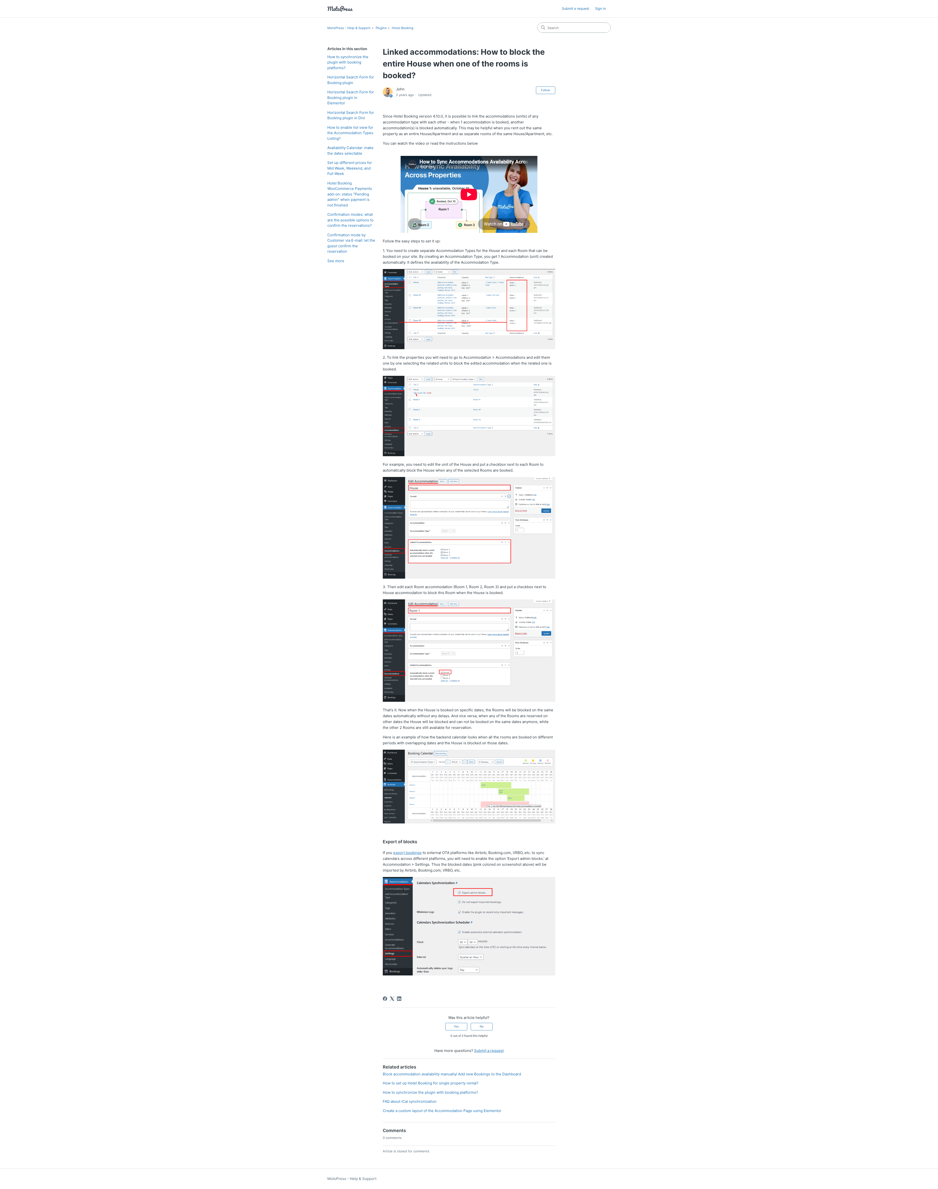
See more (335, 261)
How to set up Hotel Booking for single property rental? (431, 1083)
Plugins (381, 28)
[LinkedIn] (399, 998)
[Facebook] (385, 998)
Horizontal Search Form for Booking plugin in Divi (350, 115)
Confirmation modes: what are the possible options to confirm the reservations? (350, 220)
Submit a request (575, 8)
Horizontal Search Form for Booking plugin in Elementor (350, 97)
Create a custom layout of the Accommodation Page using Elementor (442, 1110)
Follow (545, 90)
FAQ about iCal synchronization (410, 1101)
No (482, 1026)
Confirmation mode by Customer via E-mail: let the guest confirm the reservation (351, 243)
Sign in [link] (600, 8)
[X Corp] (392, 998)
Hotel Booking (402, 28)
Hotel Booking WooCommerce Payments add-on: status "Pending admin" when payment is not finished (349, 194)
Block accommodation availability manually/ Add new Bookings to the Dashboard (452, 1074)
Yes (456, 1026)
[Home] (340, 8)
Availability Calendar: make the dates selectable (350, 150)
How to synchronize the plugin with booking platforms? (347, 62)
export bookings (407, 852)
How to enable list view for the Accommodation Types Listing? (350, 133)
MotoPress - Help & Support (349, 28)
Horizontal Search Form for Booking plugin (350, 80)
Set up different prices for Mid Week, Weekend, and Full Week (349, 168)
